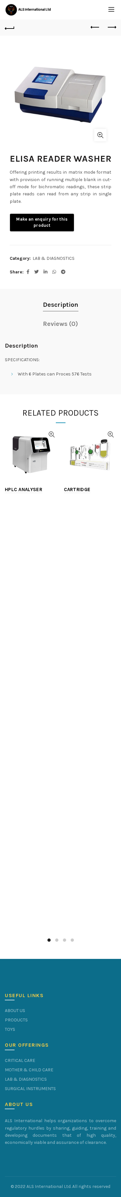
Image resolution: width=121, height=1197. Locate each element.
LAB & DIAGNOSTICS (54, 258)
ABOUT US (15, 1010)
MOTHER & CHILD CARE (29, 1070)
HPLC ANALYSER (23, 489)
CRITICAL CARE (20, 1060)
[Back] (10, 27)
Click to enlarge (100, 135)
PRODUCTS (16, 1020)
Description (60, 304)
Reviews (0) (60, 324)
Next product (111, 27)
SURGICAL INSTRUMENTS (30, 1088)
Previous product (95, 27)
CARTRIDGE (77, 489)
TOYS (10, 1029)
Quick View (51, 434)
